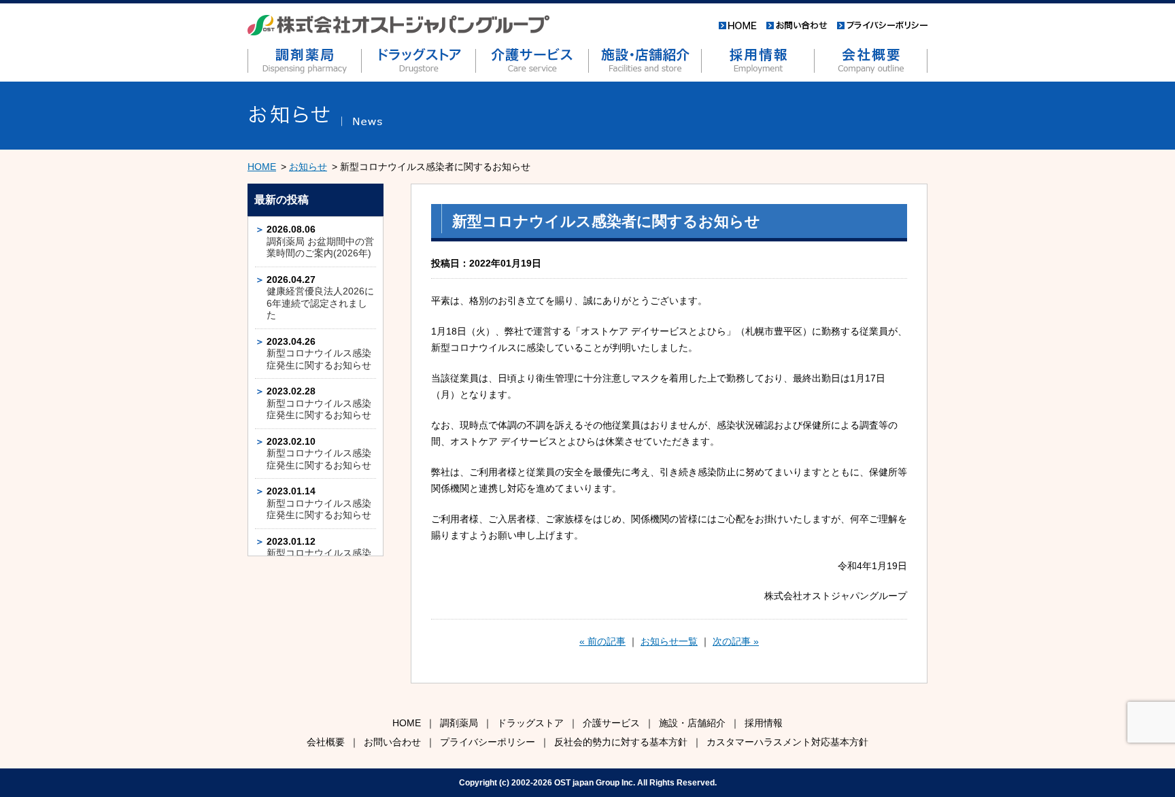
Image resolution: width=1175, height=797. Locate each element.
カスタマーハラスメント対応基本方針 (787, 741)
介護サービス (611, 722)
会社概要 (326, 741)
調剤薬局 (459, 722)
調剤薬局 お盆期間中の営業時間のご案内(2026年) (320, 247)
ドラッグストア (530, 722)
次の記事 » (736, 641)
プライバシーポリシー (487, 741)
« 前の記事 (602, 641)
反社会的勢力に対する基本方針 (620, 741)
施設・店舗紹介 (692, 722)
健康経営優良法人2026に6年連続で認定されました (320, 303)
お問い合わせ (392, 741)
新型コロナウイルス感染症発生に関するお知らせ (319, 359)
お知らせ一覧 (669, 641)
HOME (262, 166)
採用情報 (764, 722)
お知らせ (308, 166)
